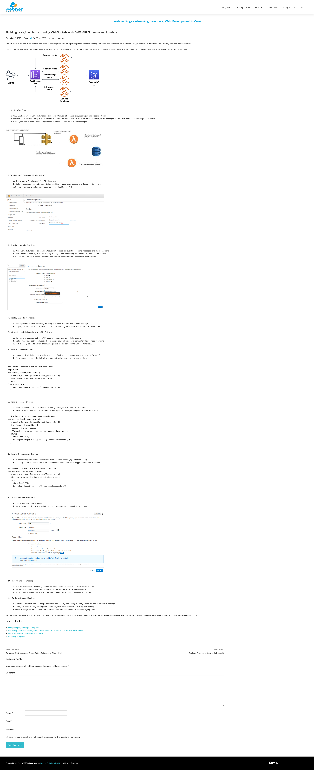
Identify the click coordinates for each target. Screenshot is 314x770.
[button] (302, 7)
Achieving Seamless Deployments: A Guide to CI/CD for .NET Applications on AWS (45, 631)
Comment (11, 673)
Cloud (26, 38)
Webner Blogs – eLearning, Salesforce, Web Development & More (157, 21)
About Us (258, 7)
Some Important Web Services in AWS (25, 634)
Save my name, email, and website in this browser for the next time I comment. (44, 737)
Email (9, 721)
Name (9, 713)
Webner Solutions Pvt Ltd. (50, 763)
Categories (242, 7)
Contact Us (273, 7)
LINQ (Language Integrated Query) (23, 628)
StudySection (289, 7)
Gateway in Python (17, 636)
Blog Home (227, 7)
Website (9, 729)
